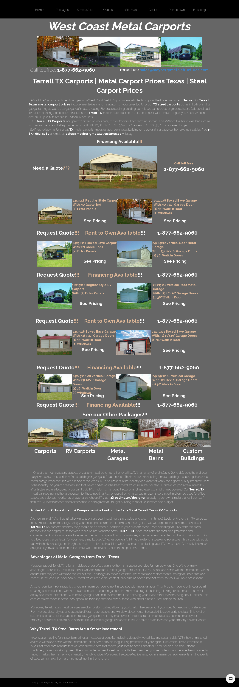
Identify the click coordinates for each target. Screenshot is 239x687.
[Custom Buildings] (192, 433)
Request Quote (58, 233)
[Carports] (45, 433)
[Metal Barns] (156, 433)
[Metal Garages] (117, 433)
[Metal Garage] (134, 211)
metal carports (84, 129)
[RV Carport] (55, 296)
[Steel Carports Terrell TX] (141, 52)
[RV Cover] (54, 254)
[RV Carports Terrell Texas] (181, 52)
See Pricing (95, 220)
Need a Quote (51, 168)
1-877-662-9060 (177, 321)
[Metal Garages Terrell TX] (58, 51)
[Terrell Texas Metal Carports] (99, 52)
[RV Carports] (80, 433)
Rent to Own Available (115, 233)
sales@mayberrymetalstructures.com (95, 133)
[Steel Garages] (54, 342)
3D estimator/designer (128, 497)
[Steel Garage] (134, 296)
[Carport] (55, 211)
